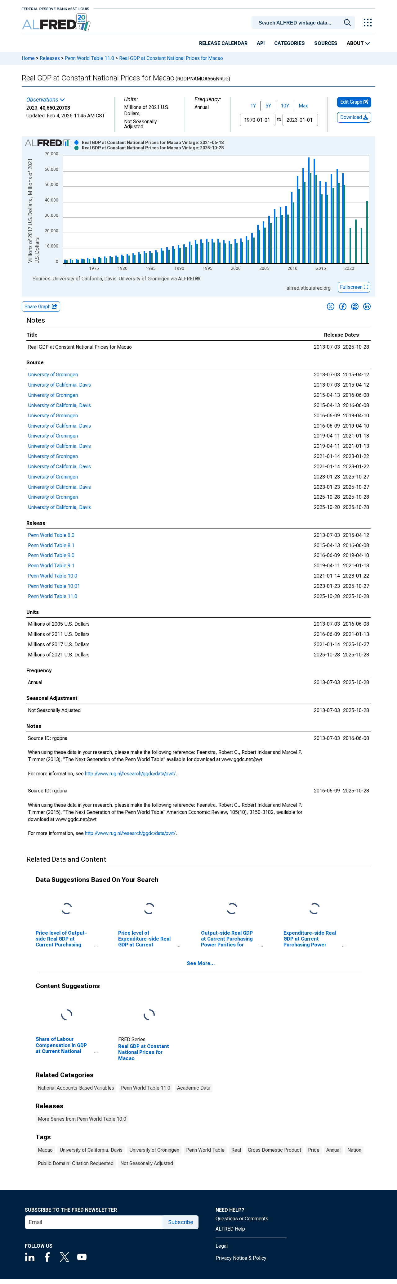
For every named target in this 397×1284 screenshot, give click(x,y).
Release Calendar (223, 43)
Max (303, 106)
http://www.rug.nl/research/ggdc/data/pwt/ (130, 774)
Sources (325, 43)
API (261, 43)
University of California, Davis (59, 385)
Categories (289, 43)
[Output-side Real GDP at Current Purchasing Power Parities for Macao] (232, 909)
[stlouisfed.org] (55, 8)
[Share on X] (330, 306)
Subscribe (180, 1222)
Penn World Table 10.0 (52, 576)
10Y (285, 106)
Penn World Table (205, 1150)
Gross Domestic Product (274, 1150)
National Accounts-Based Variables (76, 1088)
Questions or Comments (242, 1219)
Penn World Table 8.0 (51, 535)
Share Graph (38, 307)
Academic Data (193, 1088)
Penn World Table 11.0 (89, 58)
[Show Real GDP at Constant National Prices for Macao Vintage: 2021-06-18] (153, 142)
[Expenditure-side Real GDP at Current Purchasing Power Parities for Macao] (314, 909)
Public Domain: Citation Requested (76, 1163)
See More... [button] (201, 963)
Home (28, 58)
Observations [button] (43, 99)
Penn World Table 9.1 (51, 566)
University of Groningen (53, 375)
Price (313, 1150)
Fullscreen (352, 287)
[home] (57, 22)
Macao (45, 1150)
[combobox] (304, 22)
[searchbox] (304, 22)
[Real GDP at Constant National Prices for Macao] (149, 1015)
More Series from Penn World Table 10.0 (82, 1119)
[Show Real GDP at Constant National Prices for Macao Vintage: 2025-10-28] (153, 147)
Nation (354, 1150)
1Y (253, 106)
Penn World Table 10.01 (54, 586)
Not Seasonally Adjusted (146, 1163)
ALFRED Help (230, 1229)
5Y (268, 106)
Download (351, 117)
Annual (333, 1150)
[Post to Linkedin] (367, 306)
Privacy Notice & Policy (241, 1258)
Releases (50, 58)
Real (236, 1150)
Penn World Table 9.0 (51, 555)
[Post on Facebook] (342, 306)
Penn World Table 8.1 (51, 545)
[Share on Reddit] (355, 306)
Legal (222, 1246)
